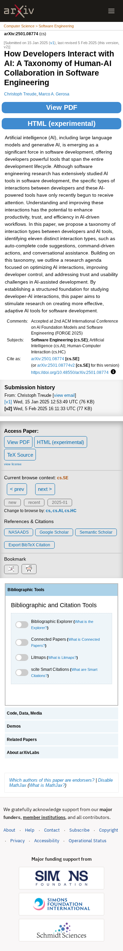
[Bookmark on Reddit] (29, 569)
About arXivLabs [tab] (23, 753)
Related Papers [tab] (22, 740)
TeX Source (20, 455)
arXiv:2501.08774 (47, 358)
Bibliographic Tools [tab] (26, 590)
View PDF (61, 107)
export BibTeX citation (29, 545)
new (12, 502)
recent (34, 502)
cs (48, 510)
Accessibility (46, 841)
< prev (17, 489)
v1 (52, 43)
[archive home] (19, 11)
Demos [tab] (14, 726)
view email (64, 395)
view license (13, 464)
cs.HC (71, 510)
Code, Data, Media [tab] (24, 713)
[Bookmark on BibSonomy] (11, 569)
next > (45, 489)
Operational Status (87, 840)
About (9, 830)
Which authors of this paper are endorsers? (51, 780)
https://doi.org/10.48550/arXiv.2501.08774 (70, 372)
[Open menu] (111, 10)
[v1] (8, 401)
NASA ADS (19, 532)
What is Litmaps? (62, 657)
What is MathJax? (47, 785)
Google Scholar (54, 532)
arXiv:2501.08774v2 (56, 365)
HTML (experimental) (62, 123)
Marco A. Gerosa (54, 94)
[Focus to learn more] (112, 372)
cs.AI (58, 510)
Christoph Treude (20, 94)
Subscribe (79, 830)
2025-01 (60, 502)
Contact (52, 830)
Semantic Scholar (96, 532)
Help (30, 830)
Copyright (108, 830)
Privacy (17, 841)
